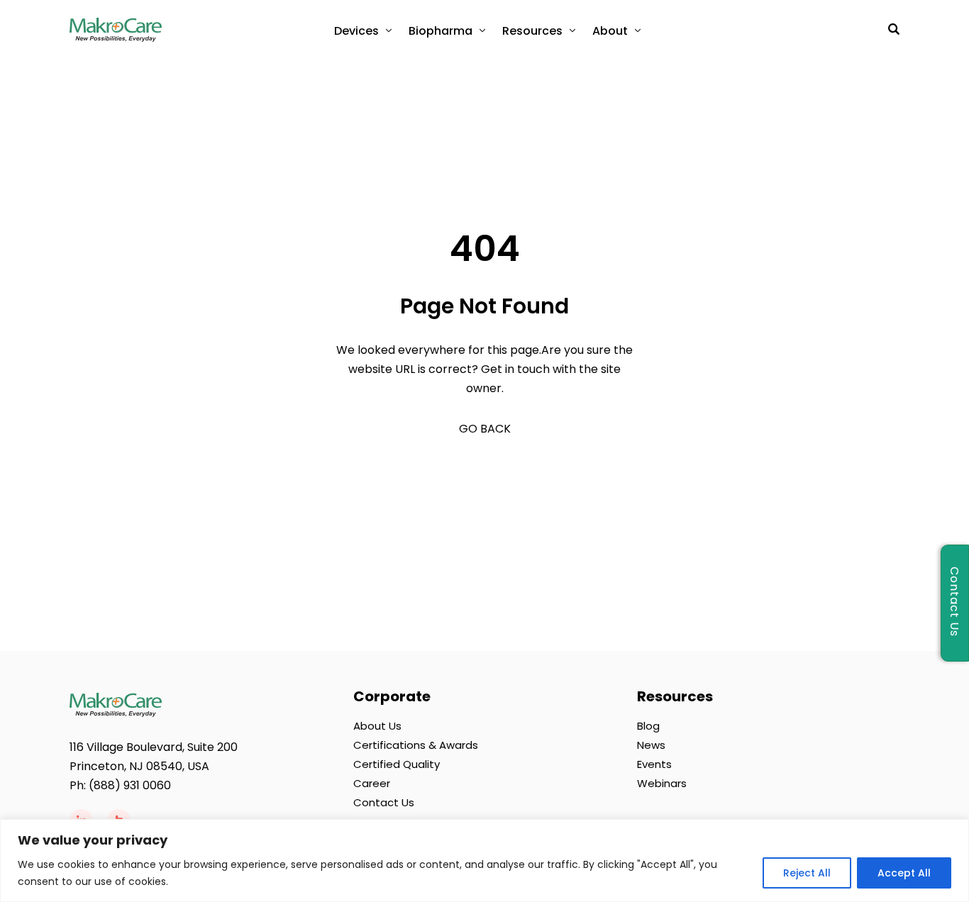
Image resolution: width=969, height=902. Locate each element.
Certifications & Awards (415, 744)
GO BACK (485, 429)
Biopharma (440, 31)
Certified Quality (396, 764)
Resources (532, 31)
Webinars (662, 783)
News (651, 744)
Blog (648, 725)
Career (371, 783)
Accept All (904, 873)
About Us (377, 725)
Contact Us (383, 802)
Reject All (807, 873)
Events (654, 764)
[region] (484, 860)
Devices (356, 31)
